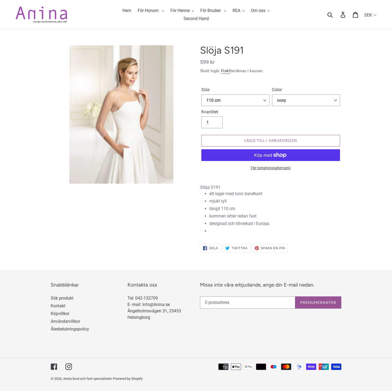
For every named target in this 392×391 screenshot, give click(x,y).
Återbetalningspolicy (70, 329)
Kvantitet (209, 111)
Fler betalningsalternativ (271, 168)
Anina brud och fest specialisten (87, 379)
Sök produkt (62, 298)
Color (277, 89)
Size (205, 89)
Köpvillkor (60, 313)
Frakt (225, 70)
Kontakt (58, 305)
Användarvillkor (65, 321)
